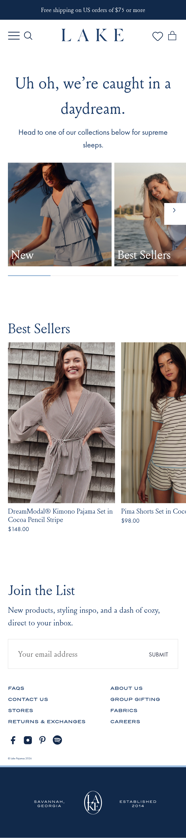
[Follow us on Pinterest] (43, 740)
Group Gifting (135, 699)
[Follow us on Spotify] (58, 740)
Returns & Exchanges (47, 721)
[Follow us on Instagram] (28, 740)
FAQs (16, 688)
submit (158, 654)
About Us (126, 688)
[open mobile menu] (14, 36)
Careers (125, 721)
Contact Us (28, 699)
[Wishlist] (158, 41)
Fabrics (123, 710)
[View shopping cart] (172, 36)
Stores (20, 710)
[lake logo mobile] (92, 40)
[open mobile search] (28, 36)
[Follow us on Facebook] (13, 740)
